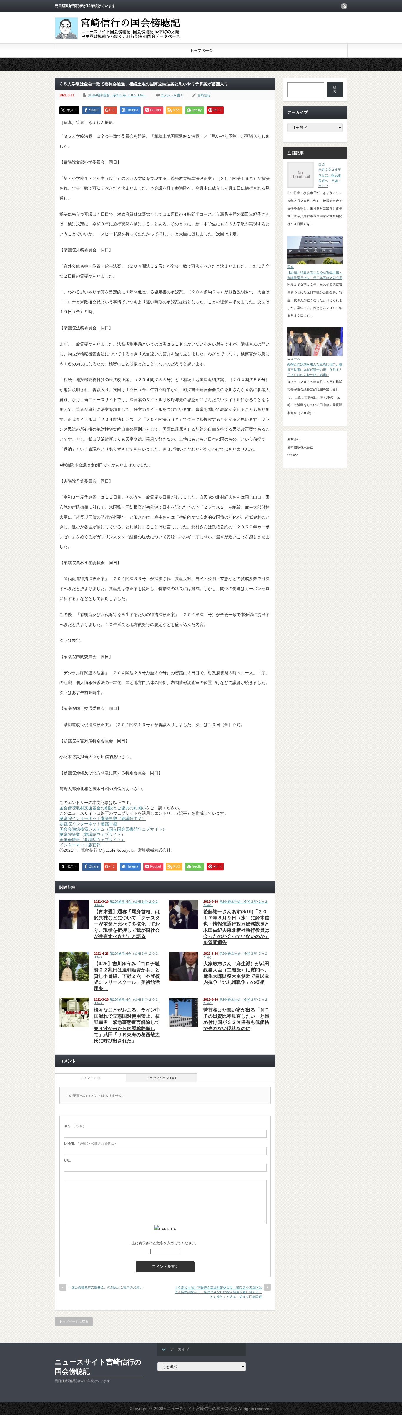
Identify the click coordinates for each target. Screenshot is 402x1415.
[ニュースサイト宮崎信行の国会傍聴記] (122, 39)
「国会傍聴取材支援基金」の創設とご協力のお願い (105, 1287)
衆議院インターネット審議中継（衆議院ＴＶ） (102, 818)
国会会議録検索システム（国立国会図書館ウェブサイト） (113, 829)
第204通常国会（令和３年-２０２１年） (117, 95)
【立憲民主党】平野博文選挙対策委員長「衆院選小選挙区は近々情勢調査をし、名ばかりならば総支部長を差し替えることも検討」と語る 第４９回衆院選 (218, 1292)
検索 (334, 89)
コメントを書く (172, 95)
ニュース (293, 358)
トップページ (201, 50)
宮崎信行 (203, 95)
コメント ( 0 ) (90, 1077)
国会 (321, 164)
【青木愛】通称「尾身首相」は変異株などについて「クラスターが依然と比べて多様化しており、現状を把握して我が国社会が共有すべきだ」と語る (127, 924)
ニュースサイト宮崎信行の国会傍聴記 (98, 1366)
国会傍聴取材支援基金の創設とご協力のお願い (102, 808)
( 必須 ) (74, 1126)
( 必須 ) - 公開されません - (90, 1143)
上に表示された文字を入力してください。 (165, 1243)
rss (344, 6)
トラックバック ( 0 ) (161, 1077)
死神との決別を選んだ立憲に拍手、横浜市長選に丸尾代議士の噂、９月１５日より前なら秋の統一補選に (314, 369)
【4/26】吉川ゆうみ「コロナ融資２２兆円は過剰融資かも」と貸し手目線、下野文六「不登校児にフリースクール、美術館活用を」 (127, 976)
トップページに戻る (73, 1321)
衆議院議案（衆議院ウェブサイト (90, 834)
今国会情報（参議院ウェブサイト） (92, 839)
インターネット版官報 (80, 845)
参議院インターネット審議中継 (88, 823)
